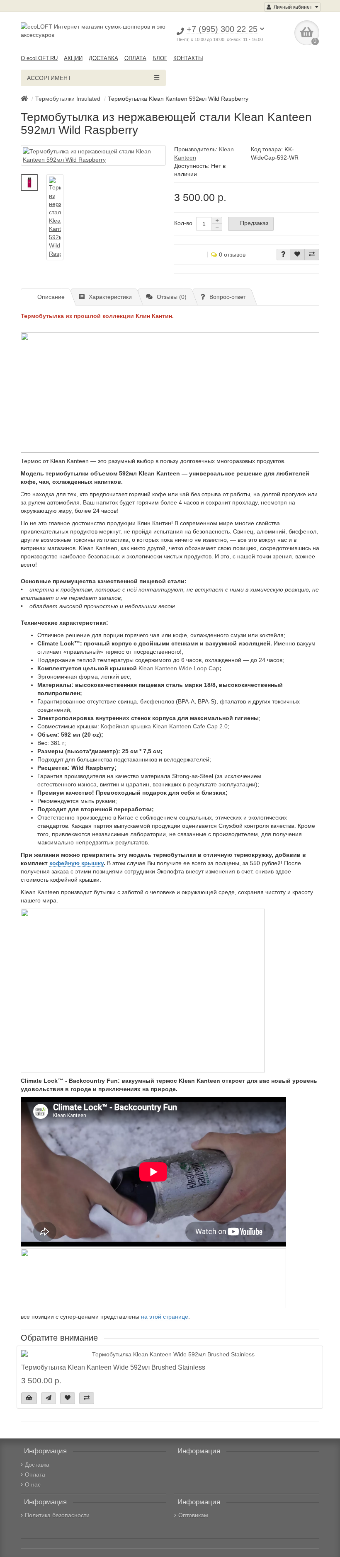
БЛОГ (160, 58)
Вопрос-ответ (227, 296)
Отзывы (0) (172, 296)
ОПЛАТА (135, 58)
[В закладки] (297, 254)
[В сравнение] (311, 254)
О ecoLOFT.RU (39, 58)
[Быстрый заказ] (48, 1398)
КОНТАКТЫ (188, 58)
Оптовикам (193, 1515)
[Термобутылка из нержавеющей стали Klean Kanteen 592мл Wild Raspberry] (93, 155)
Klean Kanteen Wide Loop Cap (178, 668)
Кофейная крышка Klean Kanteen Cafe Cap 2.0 (164, 726)
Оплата (35, 1474)
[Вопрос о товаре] (283, 254)
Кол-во (183, 223)
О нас (33, 1484)
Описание (51, 296)
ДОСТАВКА (103, 58)
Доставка (37, 1464)
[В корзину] (29, 1398)
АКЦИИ (73, 58)
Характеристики (110, 296)
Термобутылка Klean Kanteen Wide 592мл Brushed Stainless (113, 1367)
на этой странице (164, 1316)
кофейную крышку (76, 863)
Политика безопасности (57, 1515)
